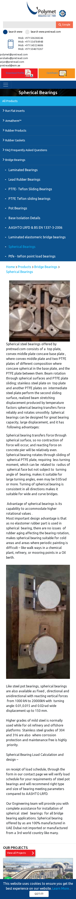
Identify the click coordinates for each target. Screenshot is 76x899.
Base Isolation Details (24, 218)
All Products (10, 101)
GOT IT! (39, 893)
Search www (15, 31)
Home (11, 267)
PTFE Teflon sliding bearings (29, 198)
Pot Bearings (18, 208)
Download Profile (15, 73)
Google (65, 24)
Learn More (61, 888)
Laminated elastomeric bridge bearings (37, 237)
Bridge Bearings (45, 267)
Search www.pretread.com (46, 31)
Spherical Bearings (22, 246)
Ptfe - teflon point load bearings (32, 256)
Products (24, 267)
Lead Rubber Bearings (24, 179)
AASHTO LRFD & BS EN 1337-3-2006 (35, 227)
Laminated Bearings (23, 170)
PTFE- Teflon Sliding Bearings (30, 189)
